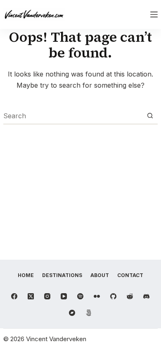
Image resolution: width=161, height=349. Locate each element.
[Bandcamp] (72, 313)
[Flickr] (97, 296)
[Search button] (150, 116)
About (99, 275)
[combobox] (72, 116)
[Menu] (154, 14)
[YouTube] (64, 296)
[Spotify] (80, 296)
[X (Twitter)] (31, 296)
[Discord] (146, 296)
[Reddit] (130, 296)
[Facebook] (14, 296)
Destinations (62, 275)
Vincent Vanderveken (56, 339)
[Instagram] (47, 296)
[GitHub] (113, 296)
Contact (130, 275)
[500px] (88, 313)
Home (26, 275)
